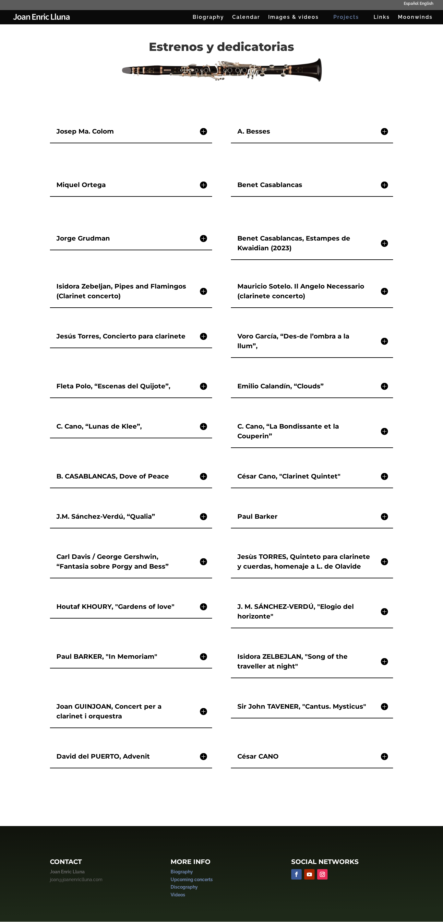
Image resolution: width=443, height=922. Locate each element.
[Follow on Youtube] (309, 874)
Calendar (246, 17)
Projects (346, 17)
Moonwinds (415, 17)
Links (382, 17)
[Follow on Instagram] (322, 874)
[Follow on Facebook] (296, 874)
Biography (208, 17)
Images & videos (293, 17)
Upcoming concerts (192, 879)
